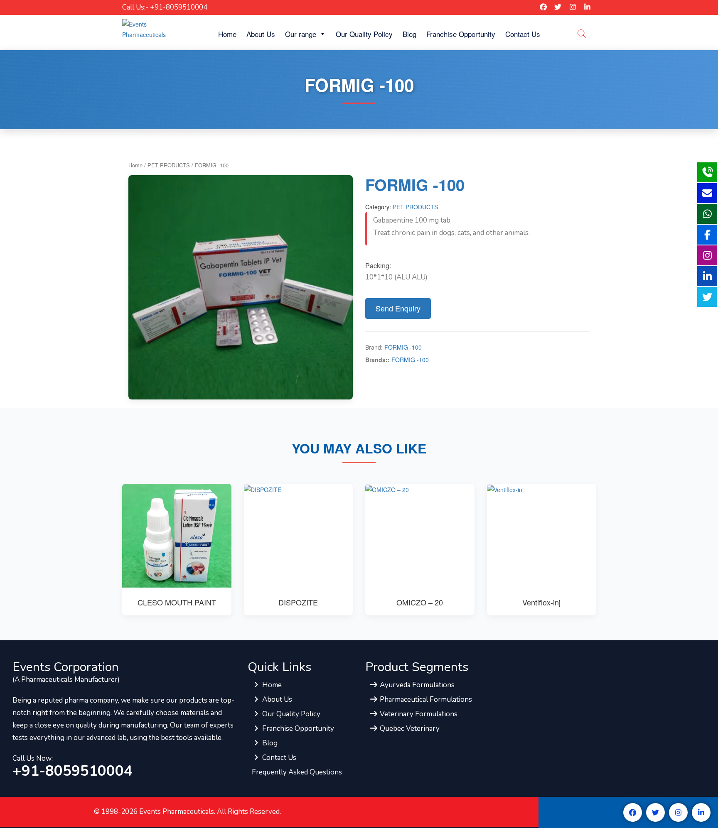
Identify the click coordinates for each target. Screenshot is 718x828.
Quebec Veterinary (409, 728)
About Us (260, 34)
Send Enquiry (398, 308)
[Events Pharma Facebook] (543, 7)
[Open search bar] (582, 33)
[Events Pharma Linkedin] (587, 7)
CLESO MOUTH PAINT (177, 602)
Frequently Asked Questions (297, 772)
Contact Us (522, 34)
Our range (300, 34)
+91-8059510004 (72, 771)
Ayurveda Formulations (416, 685)
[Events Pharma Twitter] (557, 7)
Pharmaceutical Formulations (425, 699)
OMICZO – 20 (419, 602)
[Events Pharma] (156, 28)
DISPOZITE (298, 602)
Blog (409, 34)
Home (227, 34)
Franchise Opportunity (460, 34)
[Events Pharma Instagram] (572, 7)
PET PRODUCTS (169, 165)
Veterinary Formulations (417, 714)
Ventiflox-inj (541, 602)
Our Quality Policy (364, 34)
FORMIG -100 (403, 347)
